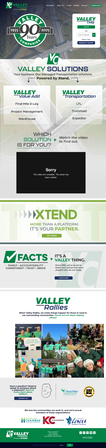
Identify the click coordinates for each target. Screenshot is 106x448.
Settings (61, 445)
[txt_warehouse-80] (26, 118)
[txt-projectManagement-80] (27, 111)
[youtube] (91, 432)
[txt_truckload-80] (79, 111)
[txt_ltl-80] (79, 104)
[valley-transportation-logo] (79, 91)
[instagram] (87, 432)
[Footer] (17, 431)
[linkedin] (94, 432)
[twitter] (84, 432)
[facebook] (80, 432)
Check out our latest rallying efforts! (66, 316)
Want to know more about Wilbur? (24, 392)
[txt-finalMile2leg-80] (26, 103)
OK (70, 445)
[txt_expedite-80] (79, 118)
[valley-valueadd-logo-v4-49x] (26, 91)
